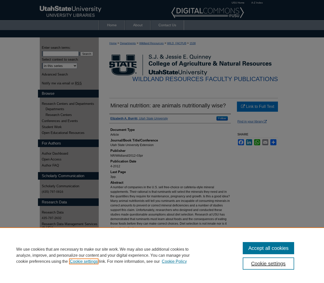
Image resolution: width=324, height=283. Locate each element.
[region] (162, 255)
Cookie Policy (174, 261)
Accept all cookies (268, 248)
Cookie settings (84, 261)
